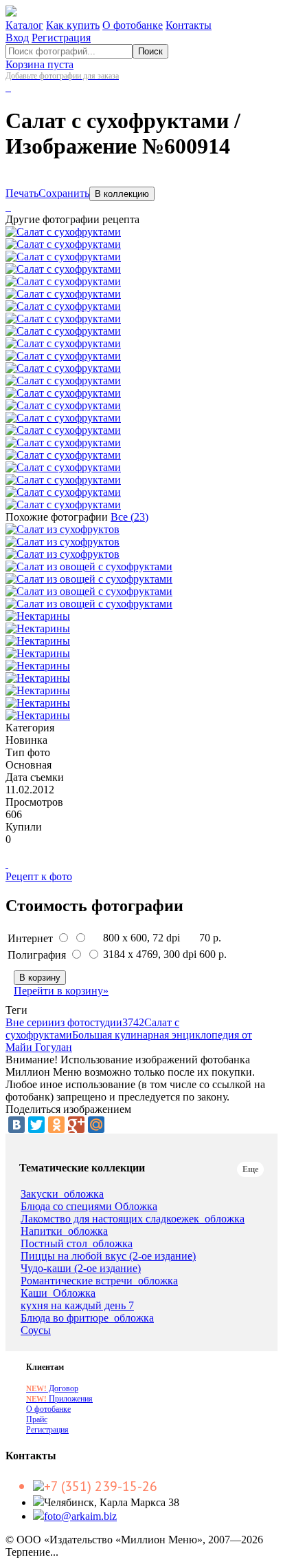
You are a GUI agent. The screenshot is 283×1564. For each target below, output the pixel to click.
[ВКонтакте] (16, 1124)
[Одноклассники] (56, 1124)
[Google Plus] (76, 1124)
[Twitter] (36, 1124)
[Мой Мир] (96, 1124)
